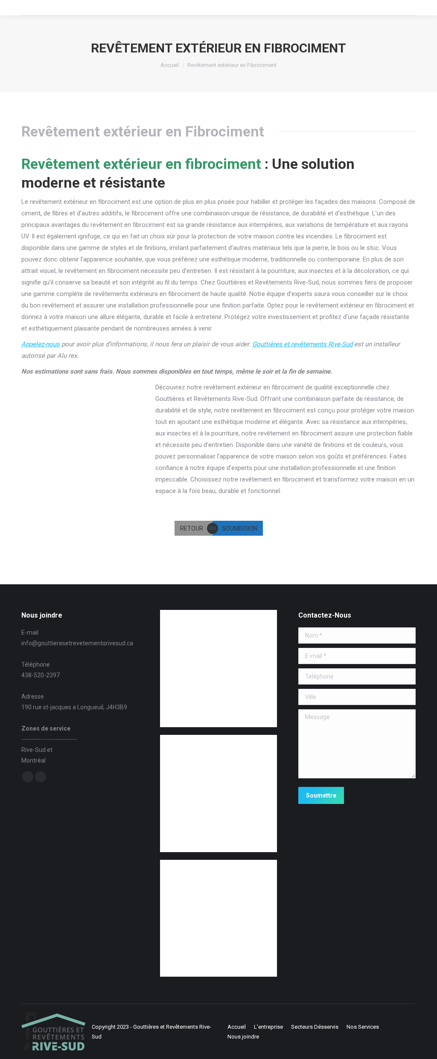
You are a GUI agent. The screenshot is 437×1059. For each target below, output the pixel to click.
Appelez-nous (40, 344)
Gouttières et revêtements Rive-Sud (302, 344)
